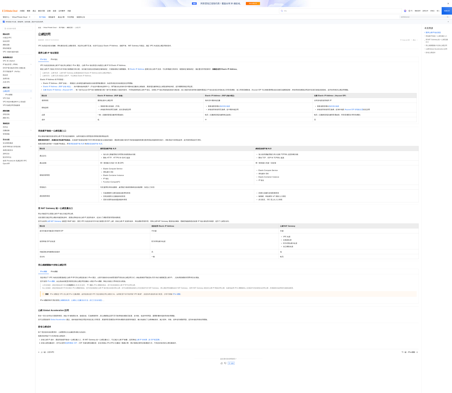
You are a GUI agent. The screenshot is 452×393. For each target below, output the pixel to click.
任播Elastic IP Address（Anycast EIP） (58, 90)
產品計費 (61, 17)
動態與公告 (81, 17)
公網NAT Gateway (54, 221)
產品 (414, 40)
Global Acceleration (58, 319)
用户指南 (42, 17)
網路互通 (70, 27)
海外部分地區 (225, 106)
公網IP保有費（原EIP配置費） (148, 339)
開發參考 (51, 17)
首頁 (39, 27)
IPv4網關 (51, 281)
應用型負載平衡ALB (76, 143)
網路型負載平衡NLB (94, 143)
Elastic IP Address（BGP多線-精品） (57, 86)
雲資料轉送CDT (71, 343)
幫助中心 (6, 17)
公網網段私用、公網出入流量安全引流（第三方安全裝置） (81, 300)
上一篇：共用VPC (47, 352)
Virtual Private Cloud (19, 17)
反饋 (232, 363)
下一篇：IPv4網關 (408, 352)
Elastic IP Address (137, 69)
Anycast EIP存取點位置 (354, 109)
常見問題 (70, 17)
